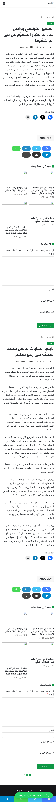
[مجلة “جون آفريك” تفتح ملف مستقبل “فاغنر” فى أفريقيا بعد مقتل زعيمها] (41, 178)
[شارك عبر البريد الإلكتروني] (36, 155)
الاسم (51, 289)
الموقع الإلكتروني (47, 311)
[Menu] (3, 4)
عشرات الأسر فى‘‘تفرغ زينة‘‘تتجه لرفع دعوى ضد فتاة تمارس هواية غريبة (16, 230)
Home (49, 17)
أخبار (42, 17)
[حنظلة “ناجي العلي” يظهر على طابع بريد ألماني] (41, 208)
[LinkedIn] (26, 148)
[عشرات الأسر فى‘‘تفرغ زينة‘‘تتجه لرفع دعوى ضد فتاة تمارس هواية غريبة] (14, 213)
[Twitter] (36, 148)
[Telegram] (46, 155)
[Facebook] (46, 148)
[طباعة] (26, 155)
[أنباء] (51, 3)
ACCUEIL (44, 137)
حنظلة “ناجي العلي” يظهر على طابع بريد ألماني (42, 219)
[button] (34, 795)
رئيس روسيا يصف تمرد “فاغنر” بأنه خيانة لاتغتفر (16, 189)
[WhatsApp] (16, 148)
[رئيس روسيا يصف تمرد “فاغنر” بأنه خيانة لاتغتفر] (14, 178)
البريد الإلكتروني (47, 300)
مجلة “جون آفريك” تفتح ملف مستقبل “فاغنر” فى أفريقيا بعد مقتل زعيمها (42, 190)
